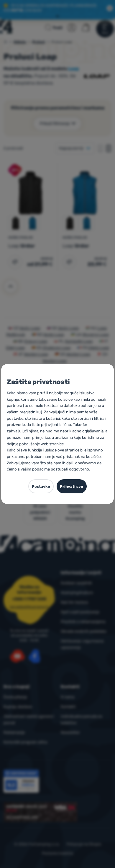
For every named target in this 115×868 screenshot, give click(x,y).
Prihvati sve (71, 486)
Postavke (41, 486)
